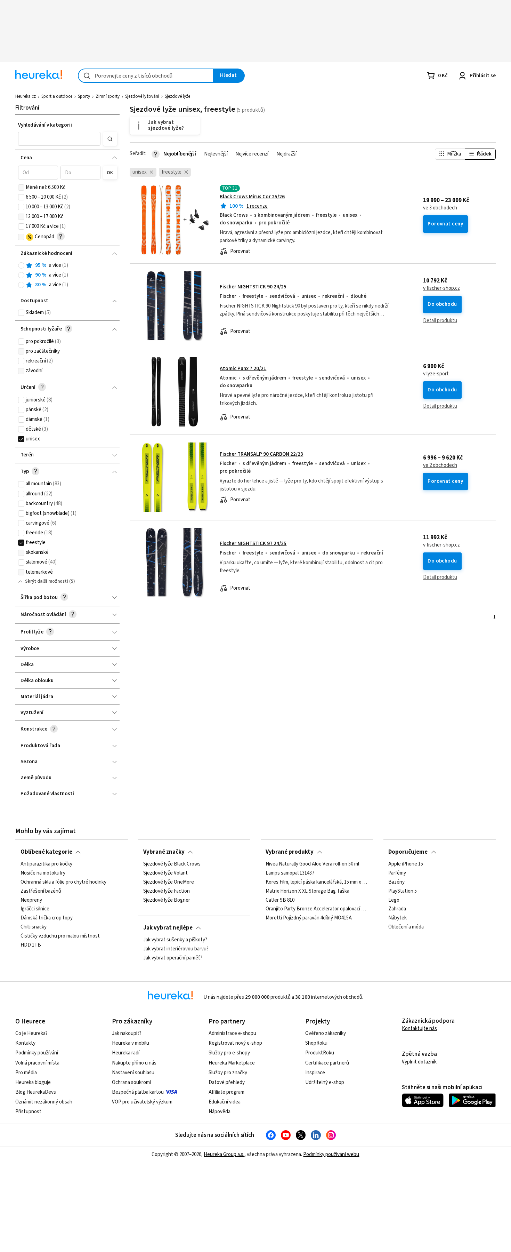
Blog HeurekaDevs (35, 1092)
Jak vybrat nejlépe (168, 928)
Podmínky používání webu (331, 1154)
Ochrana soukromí (131, 1082)
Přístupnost (28, 1111)
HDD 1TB (31, 945)
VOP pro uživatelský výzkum (142, 1102)
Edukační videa (225, 1102)
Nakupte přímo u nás (134, 1063)
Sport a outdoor (56, 96)
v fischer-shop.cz (441, 288)
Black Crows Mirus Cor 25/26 (252, 196)
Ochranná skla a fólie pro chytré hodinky (63, 882)
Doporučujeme (408, 852)
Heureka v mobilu (130, 1043)
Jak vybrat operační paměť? (172, 958)
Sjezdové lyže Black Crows (172, 864)
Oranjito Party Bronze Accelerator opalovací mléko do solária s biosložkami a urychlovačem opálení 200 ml (317, 909)
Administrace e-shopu (232, 1033)
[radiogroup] (67, 275)
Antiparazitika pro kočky (46, 864)
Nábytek (397, 918)
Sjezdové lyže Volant (165, 873)
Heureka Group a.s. (224, 1154)
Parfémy (397, 873)
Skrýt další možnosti (46, 581)
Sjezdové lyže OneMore (168, 882)
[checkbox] (21, 187)
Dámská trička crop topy (47, 918)
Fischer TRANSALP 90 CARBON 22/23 (261, 454)
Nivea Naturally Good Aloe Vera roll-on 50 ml (312, 864)
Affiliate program (226, 1092)
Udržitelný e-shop (324, 1082)
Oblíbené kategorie (46, 852)
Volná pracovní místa (37, 1063)
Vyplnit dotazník (419, 1062)
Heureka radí (125, 1052)
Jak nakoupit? (126, 1033)
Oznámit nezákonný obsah (43, 1102)
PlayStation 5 (402, 891)
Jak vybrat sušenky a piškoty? (175, 939)
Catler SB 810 (280, 900)
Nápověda (219, 1111)
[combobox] (145, 76)
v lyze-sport (436, 373)
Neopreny (31, 900)
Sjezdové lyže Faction (166, 891)
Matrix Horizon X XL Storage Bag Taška (307, 891)
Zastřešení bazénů (41, 891)
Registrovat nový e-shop (235, 1043)
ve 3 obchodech (440, 208)
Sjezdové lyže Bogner (166, 900)
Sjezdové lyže (177, 96)
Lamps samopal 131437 (290, 873)
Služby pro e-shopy (229, 1052)
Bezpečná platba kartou (138, 1092)
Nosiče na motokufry (43, 873)
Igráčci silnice (35, 909)
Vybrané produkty (290, 852)
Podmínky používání (36, 1052)
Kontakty (25, 1043)
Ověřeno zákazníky (325, 1033)
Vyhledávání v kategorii (45, 125)
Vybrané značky (164, 852)
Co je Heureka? (31, 1033)
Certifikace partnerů (327, 1063)
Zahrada (397, 909)
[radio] (21, 265)
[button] (59, 139)
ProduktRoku (319, 1052)
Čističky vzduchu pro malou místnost (60, 936)
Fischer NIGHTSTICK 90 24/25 (253, 286)
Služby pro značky (228, 1072)
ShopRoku (316, 1043)
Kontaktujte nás (419, 1028)
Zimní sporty (108, 96)
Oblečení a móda (406, 927)
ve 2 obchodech (440, 465)
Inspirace (315, 1072)
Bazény (396, 882)
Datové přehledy (227, 1082)
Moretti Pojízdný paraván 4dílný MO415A (309, 918)
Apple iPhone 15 (405, 864)
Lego (393, 900)
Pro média (26, 1072)
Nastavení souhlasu (133, 1072)
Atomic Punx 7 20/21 (243, 368)
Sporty (84, 96)
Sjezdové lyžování (142, 96)
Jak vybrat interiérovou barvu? (176, 949)
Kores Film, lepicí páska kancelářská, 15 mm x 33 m (317, 882)
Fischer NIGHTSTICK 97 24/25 (253, 543)
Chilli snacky (34, 927)
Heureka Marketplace (232, 1063)
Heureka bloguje (33, 1082)
